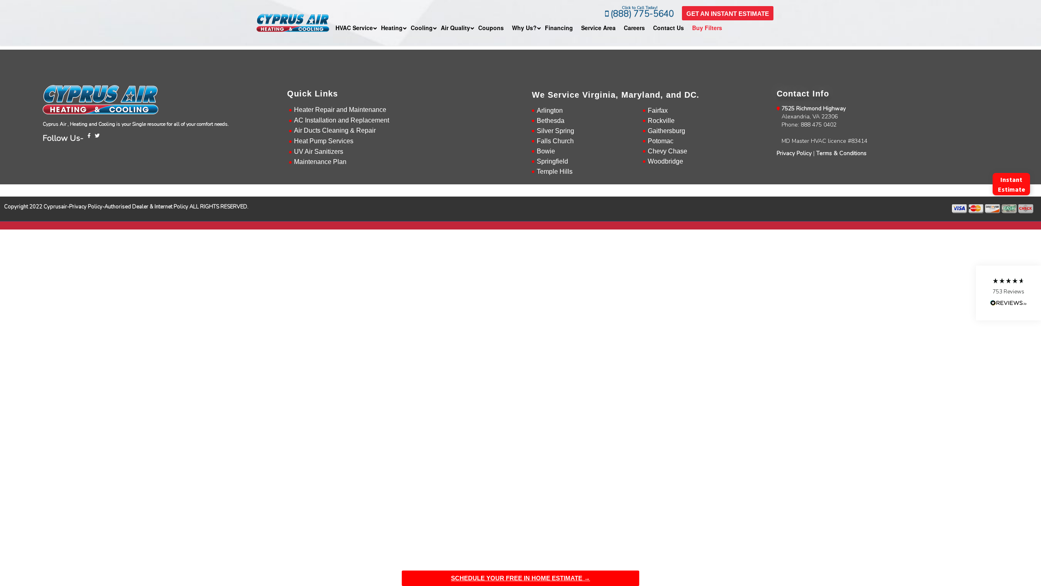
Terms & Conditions (841, 153)
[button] (1008, 293)
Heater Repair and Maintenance (340, 109)
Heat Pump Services (323, 141)
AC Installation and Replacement (341, 120)
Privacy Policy (794, 153)
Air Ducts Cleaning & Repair (335, 130)
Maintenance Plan (320, 161)
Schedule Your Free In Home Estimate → (520, 578)
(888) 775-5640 (641, 14)
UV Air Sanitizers (318, 151)
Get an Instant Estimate (727, 13)
